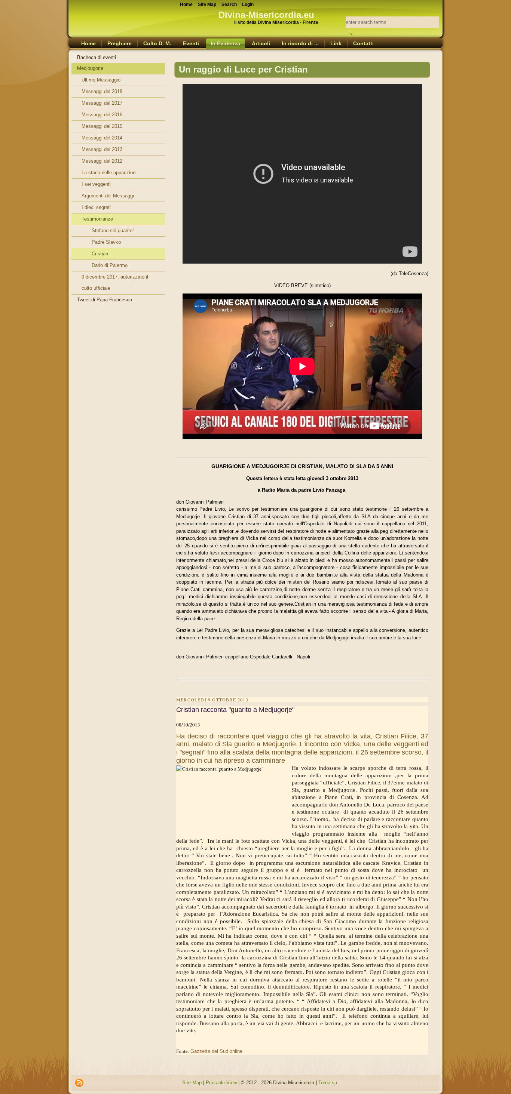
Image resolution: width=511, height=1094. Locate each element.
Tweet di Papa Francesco (104, 299)
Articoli (261, 43)
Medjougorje (90, 68)
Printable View (221, 1082)
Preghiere (119, 43)
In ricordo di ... (300, 43)
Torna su (327, 1082)
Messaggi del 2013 (102, 149)
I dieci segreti (96, 207)
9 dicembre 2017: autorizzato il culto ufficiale (115, 282)
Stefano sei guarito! (113, 230)
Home (88, 43)
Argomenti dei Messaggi (108, 196)
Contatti (363, 43)
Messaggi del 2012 (102, 161)
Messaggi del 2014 (102, 138)
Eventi (191, 43)
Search (229, 4)
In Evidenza (225, 43)
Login (248, 4)
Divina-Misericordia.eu (266, 15)
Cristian (100, 253)
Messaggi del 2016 (102, 114)
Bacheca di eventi (96, 57)
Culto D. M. (157, 43)
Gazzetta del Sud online (216, 1051)
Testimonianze (97, 219)
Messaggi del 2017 (102, 103)
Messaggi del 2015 (102, 126)
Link (336, 43)
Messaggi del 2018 (102, 91)
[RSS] (79, 1083)
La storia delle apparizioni (109, 172)
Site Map (192, 1082)
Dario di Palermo (110, 265)
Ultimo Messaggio (101, 80)
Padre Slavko (106, 242)
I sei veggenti (96, 184)
